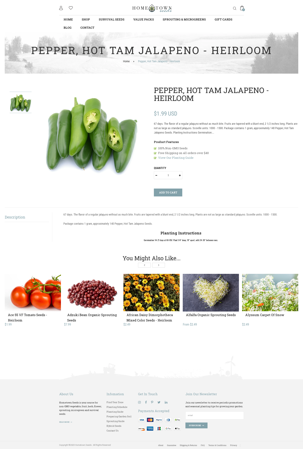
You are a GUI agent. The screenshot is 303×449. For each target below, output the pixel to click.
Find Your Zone (115, 402)
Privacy (233, 445)
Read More (64, 422)
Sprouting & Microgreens (184, 19)
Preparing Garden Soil (119, 416)
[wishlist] (71, 7)
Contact (87, 27)
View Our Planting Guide (175, 158)
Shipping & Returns (188, 445)
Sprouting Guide (116, 421)
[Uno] (152, 7)
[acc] (61, 8)
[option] (91, 132)
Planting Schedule (117, 406)
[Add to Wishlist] (32, 297)
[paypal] (159, 424)
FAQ (203, 445)
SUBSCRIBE (195, 425)
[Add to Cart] (21, 297)
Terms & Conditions (217, 445)
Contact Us (113, 430)
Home (68, 19)
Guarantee (171, 445)
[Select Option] (199, 297)
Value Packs (143, 19)
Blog (67, 27)
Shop (86, 19)
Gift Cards (223, 19)
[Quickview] (44, 297)
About (160, 445)
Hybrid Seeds (114, 425)
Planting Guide (115, 411)
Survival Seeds (111, 19)
